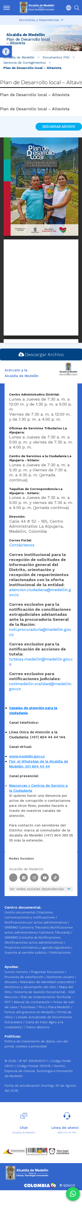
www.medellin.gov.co (27, 756)
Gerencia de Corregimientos (24, 62)
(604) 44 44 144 (67, 1132)
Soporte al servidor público (26, 952)
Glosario (11, 982)
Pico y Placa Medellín (55, 1007)
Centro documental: (20, 912)
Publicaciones (60, 952)
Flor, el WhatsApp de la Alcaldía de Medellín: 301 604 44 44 (38, 763)
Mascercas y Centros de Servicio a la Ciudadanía (38, 788)
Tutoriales (28, 1007)
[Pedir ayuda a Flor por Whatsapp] (73, 1194)
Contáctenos (21, 545)
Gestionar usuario (61, 977)
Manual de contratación (32, 1002)
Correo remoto (17, 972)
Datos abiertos (38, 1027)
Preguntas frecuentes (48, 972)
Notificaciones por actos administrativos (36, 922)
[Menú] (6, 7)
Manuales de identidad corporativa (47, 982)
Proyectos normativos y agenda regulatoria (37, 947)
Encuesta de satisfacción (24, 977)
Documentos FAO (56, 57)
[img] (6, 7)
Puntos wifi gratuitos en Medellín (30, 1012)
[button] (67, 7)
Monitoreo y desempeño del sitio (31, 987)
